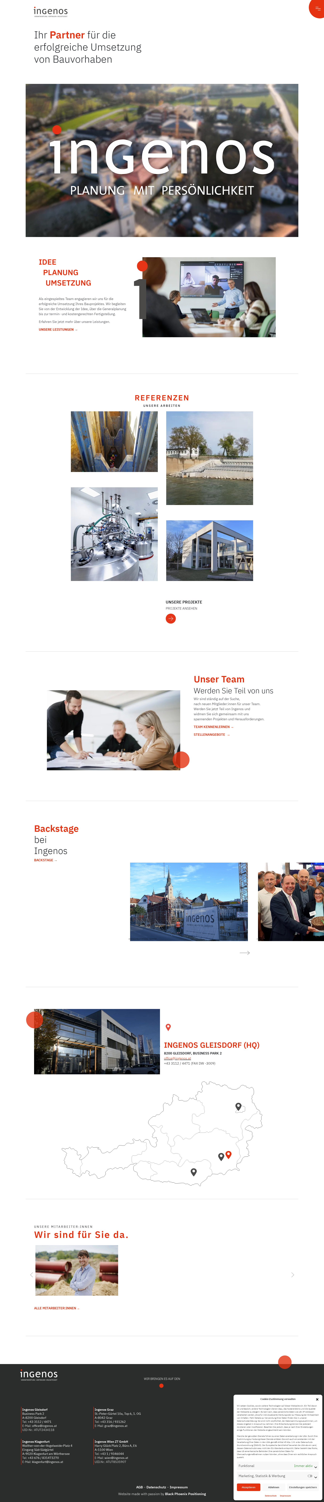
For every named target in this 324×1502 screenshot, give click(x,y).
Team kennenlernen (212, 726)
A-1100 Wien (104, 1450)
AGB (139, 1487)
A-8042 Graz (103, 1418)
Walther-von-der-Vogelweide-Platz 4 (47, 1446)
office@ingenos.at (177, 1058)
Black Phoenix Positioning (185, 1494)
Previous (31, 1273)
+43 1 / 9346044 (112, 1454)
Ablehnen (273, 1487)
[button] (317, 1399)
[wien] (239, 1109)
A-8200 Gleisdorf (34, 1418)
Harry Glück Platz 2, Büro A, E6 (116, 1446)
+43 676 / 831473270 (43, 1458)
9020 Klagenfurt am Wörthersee (47, 1454)
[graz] (222, 1159)
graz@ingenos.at (115, 1426)
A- (23, 1454)
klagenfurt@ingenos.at (47, 1462)
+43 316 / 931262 (113, 1422)
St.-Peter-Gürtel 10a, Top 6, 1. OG (118, 1414)
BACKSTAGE (44, 860)
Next (292, 1273)
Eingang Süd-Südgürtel (37, 1450)
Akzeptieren (248, 1487)
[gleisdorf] (229, 1157)
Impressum (285, 1495)
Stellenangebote (210, 734)
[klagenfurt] (195, 1174)
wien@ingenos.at (116, 1458)
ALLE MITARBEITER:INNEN (55, 1308)
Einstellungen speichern (303, 1487)
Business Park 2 (33, 1414)
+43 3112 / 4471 (39, 1422)
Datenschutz (271, 1495)
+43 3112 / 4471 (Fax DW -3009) (189, 1063)
